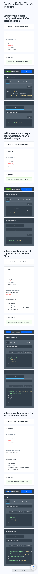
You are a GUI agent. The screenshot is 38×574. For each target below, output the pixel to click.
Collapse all (28, 352)
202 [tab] (15, 377)
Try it (26, 71)
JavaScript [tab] (15, 82)
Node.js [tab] (11, 82)
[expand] (8, 395)
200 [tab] (15, 108)
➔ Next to (22, 571)
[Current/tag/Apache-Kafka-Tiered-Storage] (3, 3)
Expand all (19, 352)
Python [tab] (19, 82)
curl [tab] (7, 82)
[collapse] (7, 358)
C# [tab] (23, 82)
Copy (29, 86)
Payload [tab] (8, 342)
